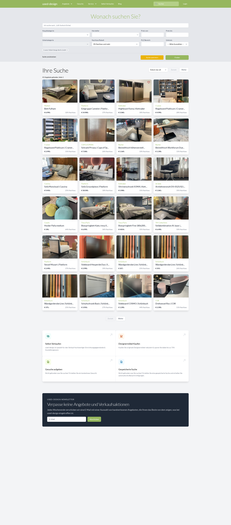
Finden (177, 57)
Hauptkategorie (48, 31)
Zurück (173, 70)
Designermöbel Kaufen (129, 343)
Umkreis (169, 40)
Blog (120, 4)
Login (185, 4)
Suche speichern (152, 57)
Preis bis (169, 31)
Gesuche (80, 4)
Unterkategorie (48, 40)
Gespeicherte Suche (128, 369)
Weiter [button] (184, 70)
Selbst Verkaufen (107, 4)
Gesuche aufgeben (53, 369)
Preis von (144, 31)
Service (91, 4)
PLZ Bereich (145, 40)
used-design (49, 4)
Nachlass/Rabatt (98, 40)
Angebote (65, 4)
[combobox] (114, 34)
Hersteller (95, 31)
